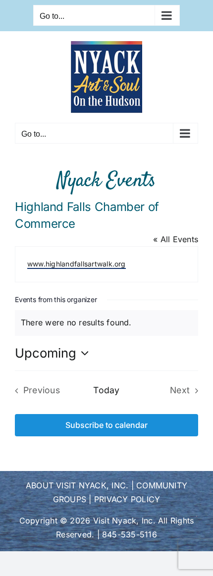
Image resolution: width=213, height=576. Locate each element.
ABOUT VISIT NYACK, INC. (77, 485)
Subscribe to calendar (106, 425)
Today (106, 390)
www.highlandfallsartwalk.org (76, 264)
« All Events (175, 239)
